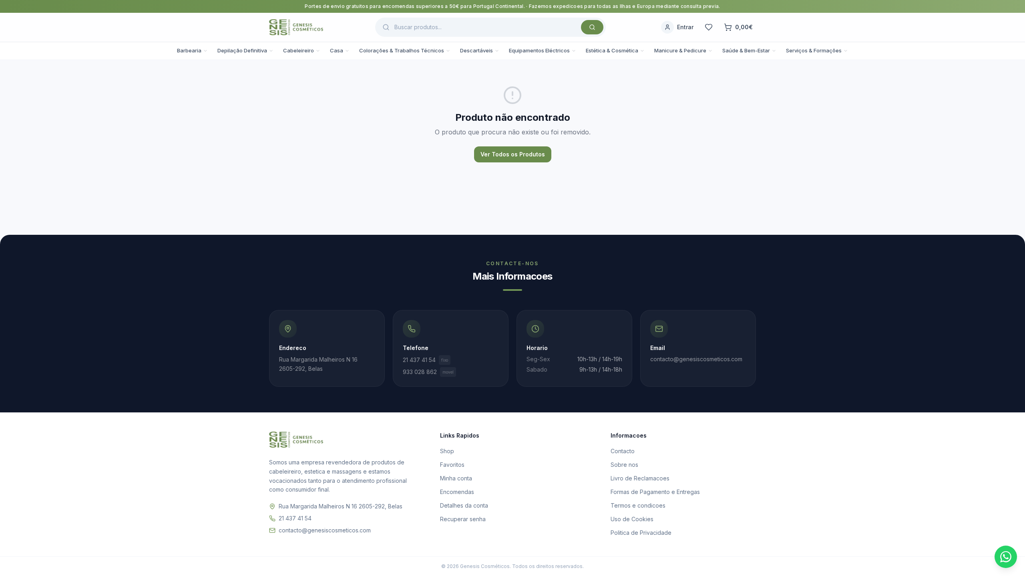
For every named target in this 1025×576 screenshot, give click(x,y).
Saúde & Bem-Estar (746, 50)
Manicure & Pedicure (680, 50)
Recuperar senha (463, 519)
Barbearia (189, 50)
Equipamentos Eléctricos (539, 50)
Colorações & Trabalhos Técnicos (401, 50)
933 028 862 (428, 371)
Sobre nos (624, 464)
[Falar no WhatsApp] (1006, 557)
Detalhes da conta (464, 505)
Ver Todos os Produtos (512, 154)
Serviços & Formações (814, 50)
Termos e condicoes (638, 505)
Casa (336, 50)
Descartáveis (476, 50)
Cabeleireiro (298, 50)
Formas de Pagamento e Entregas (655, 491)
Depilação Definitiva (242, 50)
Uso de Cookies (632, 519)
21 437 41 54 (425, 359)
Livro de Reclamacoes (640, 478)
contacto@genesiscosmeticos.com (325, 530)
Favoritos (452, 464)
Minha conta (456, 478)
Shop (447, 451)
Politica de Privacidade (641, 532)
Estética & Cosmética (612, 50)
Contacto (623, 451)
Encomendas (457, 491)
